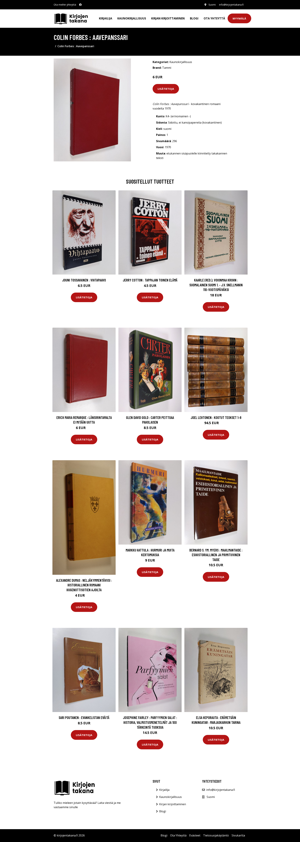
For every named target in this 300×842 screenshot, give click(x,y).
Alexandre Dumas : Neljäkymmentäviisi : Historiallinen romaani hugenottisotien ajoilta (84, 585)
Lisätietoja (166, 88)
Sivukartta (238, 835)
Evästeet (194, 835)
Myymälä (239, 18)
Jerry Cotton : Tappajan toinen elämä (150, 280)
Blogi (194, 18)
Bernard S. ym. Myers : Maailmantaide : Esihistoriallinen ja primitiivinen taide (216, 555)
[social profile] (80, 4)
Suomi (212, 4)
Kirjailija (105, 18)
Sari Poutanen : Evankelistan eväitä (84, 717)
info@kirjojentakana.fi (231, 4)
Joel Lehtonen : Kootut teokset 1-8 (216, 417)
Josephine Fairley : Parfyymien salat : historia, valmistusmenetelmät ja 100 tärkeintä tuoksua (150, 722)
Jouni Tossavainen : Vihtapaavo (84, 280)
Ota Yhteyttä (214, 18)
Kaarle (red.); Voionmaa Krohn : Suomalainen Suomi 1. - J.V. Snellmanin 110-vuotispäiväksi (216, 285)
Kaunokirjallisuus (131, 18)
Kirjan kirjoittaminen (168, 18)
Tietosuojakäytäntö (216, 835)
